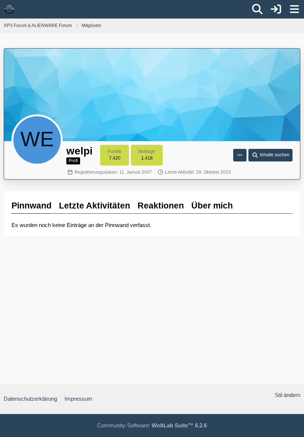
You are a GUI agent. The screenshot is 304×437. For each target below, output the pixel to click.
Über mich (212, 205)
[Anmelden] (275, 9)
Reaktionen (161, 205)
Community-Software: (152, 425)
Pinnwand (31, 205)
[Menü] (294, 9)
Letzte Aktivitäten (94, 205)
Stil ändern (287, 395)
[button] (240, 155)
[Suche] (257, 9)
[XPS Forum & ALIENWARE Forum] (9, 8)
